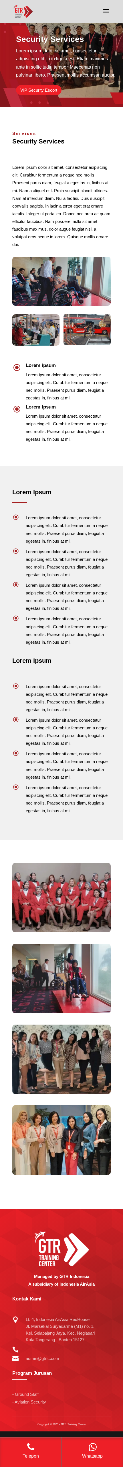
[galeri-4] (61, 1012)
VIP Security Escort (38, 90)
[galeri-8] (61, 1173)
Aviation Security (30, 1402)
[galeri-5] (61, 1092)
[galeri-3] (61, 931)
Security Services (50, 39)
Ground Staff (27, 1394)
